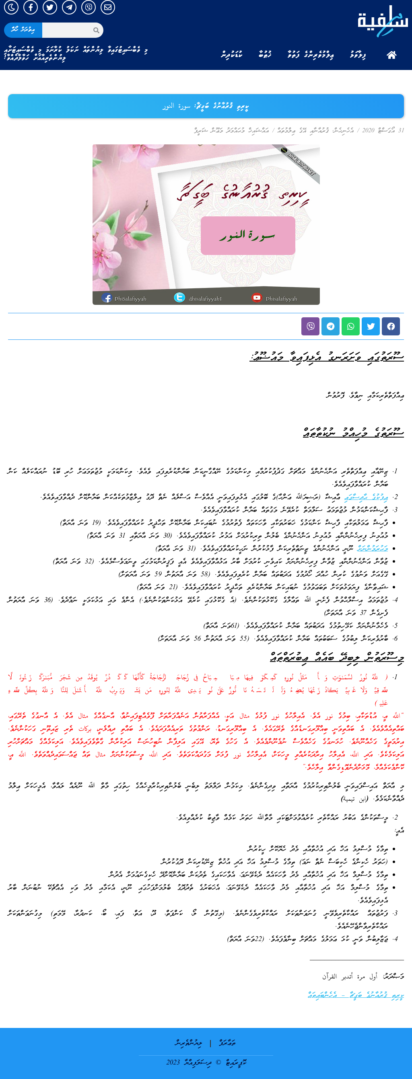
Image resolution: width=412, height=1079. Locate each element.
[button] (391, 326)
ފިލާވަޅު (358, 55)
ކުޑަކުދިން (232, 55)
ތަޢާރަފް (227, 1043)
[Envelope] (108, 7)
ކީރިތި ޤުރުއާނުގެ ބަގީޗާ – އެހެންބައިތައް (356, 995)
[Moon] (11, 7)
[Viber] (88, 7)
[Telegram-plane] (69, 7)
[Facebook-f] (30, 7)
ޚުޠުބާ (265, 55)
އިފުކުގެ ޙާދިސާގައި (366, 497)
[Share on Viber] (310, 326)
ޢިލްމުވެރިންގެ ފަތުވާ (311, 55)
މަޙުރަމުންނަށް (373, 549)
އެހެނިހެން (344, 131)
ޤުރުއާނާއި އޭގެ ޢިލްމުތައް (303, 131)
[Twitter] (50, 7)
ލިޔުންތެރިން (189, 1043)
